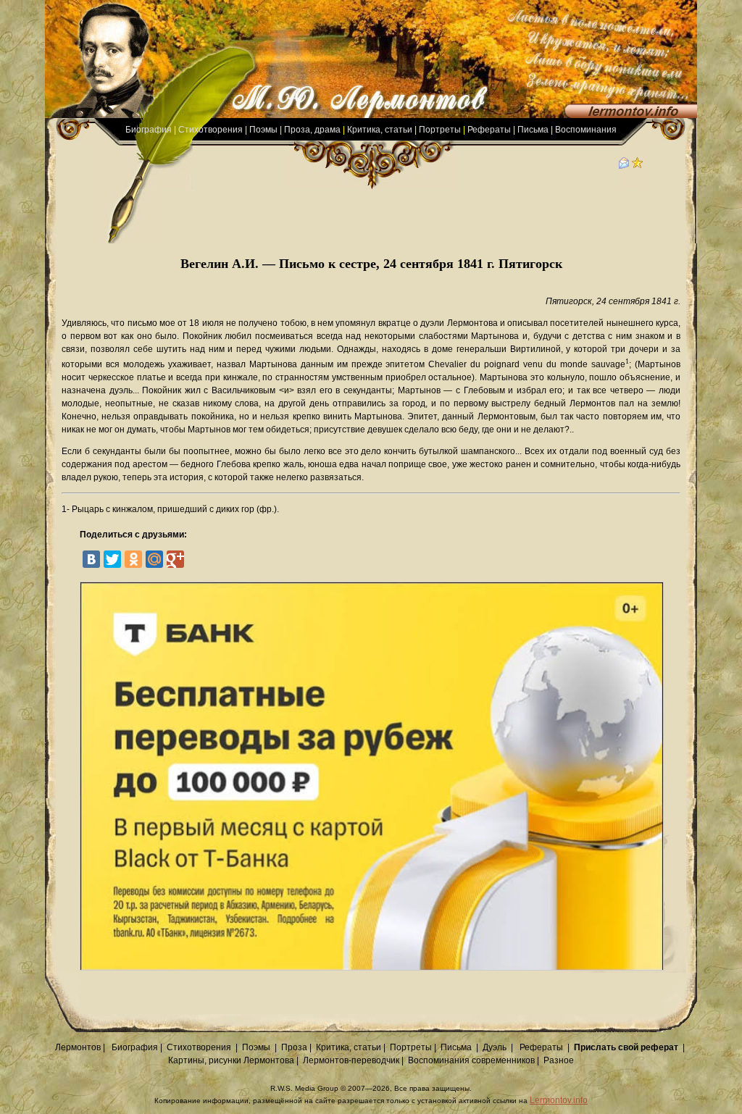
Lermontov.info (559, 1100)
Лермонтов (78, 1047)
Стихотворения (210, 130)
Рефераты (489, 130)
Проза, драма (312, 130)
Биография (148, 130)
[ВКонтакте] (91, 559)
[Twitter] (112, 559)
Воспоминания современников (471, 1060)
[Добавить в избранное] (637, 166)
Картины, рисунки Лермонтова (231, 1060)
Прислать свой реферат (626, 1047)
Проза (294, 1047)
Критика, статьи (379, 130)
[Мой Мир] (154, 559)
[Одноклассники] (133, 559)
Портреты (440, 130)
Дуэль (495, 1047)
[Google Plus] (175, 559)
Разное (558, 1060)
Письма (533, 130)
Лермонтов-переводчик (351, 1060)
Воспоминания (586, 130)
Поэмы (263, 130)
